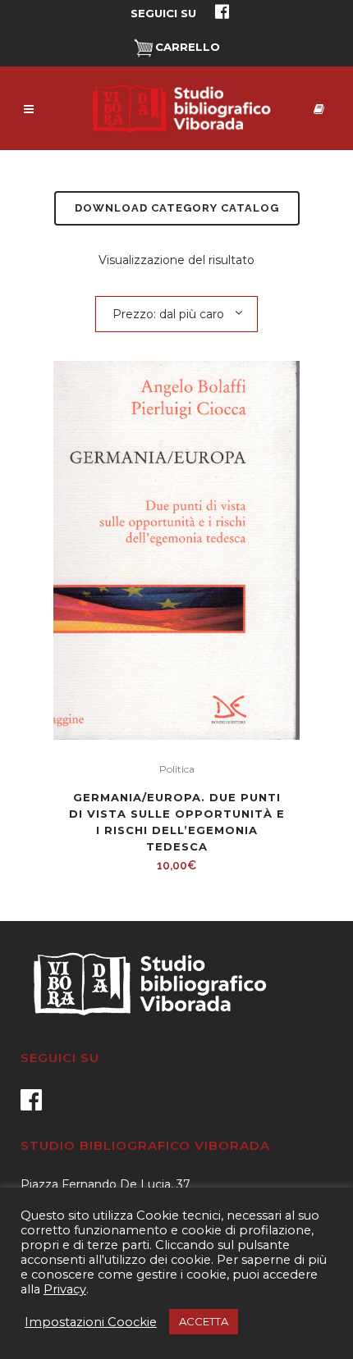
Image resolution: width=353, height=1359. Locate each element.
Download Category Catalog (177, 208)
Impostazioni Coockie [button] (91, 1322)
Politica (177, 769)
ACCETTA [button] (203, 1321)
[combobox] (176, 313)
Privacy (65, 1289)
